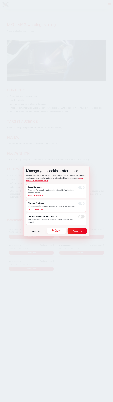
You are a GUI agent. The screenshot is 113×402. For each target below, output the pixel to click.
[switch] (81, 187)
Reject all (36, 231)
